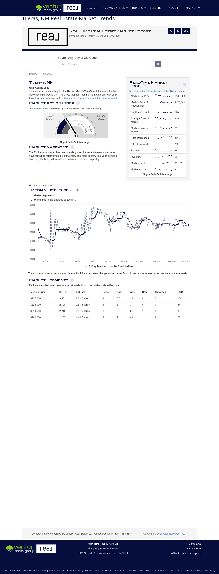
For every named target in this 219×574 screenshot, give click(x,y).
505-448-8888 (193, 548)
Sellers (156, 7)
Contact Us (195, 543)
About (173, 7)
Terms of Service (193, 570)
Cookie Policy (209, 570)
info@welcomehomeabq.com (185, 553)
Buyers (137, 7)
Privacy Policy (176, 570)
